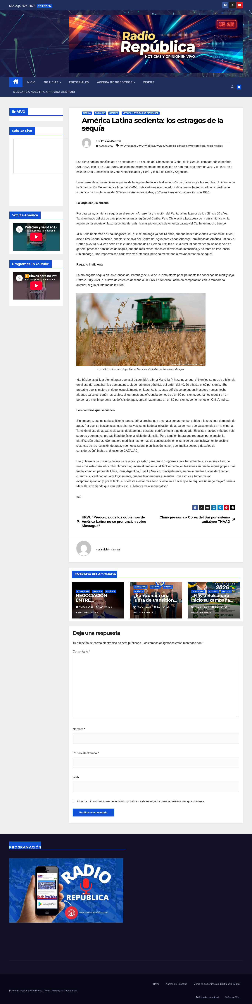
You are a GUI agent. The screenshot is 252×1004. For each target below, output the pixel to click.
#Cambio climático (176, 145)
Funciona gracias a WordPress (26, 990)
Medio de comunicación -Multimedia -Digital (217, 984)
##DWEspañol (128, 145)
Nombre (79, 729)
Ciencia (87, 113)
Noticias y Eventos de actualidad (140, 113)
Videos (148, 82)
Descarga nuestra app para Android (44, 92)
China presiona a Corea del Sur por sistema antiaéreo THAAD (195, 519)
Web (76, 777)
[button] (232, 87)
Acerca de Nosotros (115, 82)
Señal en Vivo (232, 997)
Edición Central (111, 141)
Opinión (168, 587)
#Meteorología (196, 145)
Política (110, 591)
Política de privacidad (207, 997)
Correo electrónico (86, 753)
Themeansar (70, 990)
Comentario (81, 651)
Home (156, 984)
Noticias (51, 82)
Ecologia (100, 113)
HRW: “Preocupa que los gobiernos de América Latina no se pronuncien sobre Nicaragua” (114, 521)
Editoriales (79, 82)
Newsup (55, 990)
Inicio (31, 82)
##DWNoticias (147, 145)
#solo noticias (215, 145)
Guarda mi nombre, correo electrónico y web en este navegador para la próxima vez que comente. (141, 801)
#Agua (160, 145)
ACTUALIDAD (83, 591)
